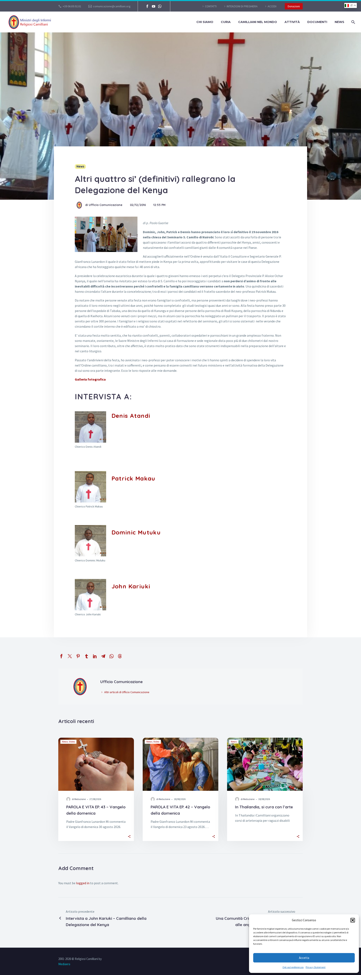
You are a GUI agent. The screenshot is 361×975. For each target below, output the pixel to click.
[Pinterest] (78, 656)
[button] (353, 920)
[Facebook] (147, 6)
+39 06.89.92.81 (72, 6)
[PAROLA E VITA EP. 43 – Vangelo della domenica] (96, 764)
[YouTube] (153, 6)
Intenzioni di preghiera (242, 6)
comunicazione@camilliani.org (112, 6)
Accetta (304, 958)
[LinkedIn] (95, 656)
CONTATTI (211, 6)
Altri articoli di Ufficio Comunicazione (126, 692)
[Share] (129, 836)
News (339, 22)
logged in (82, 883)
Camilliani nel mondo (257, 22)
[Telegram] (103, 656)
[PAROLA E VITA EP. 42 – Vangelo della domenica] (180, 764)
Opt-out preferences (293, 967)
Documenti (317, 22)
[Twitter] (70, 656)
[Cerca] (353, 22)
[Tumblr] (86, 656)
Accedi (272, 6)
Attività (292, 22)
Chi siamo (204, 22)
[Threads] (120, 656)
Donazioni (294, 6)
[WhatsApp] (160, 6)
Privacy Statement (315, 967)
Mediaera (64, 964)
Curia (226, 22)
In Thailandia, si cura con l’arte (264, 806)
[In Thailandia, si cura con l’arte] (265, 764)
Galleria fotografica (90, 379)
